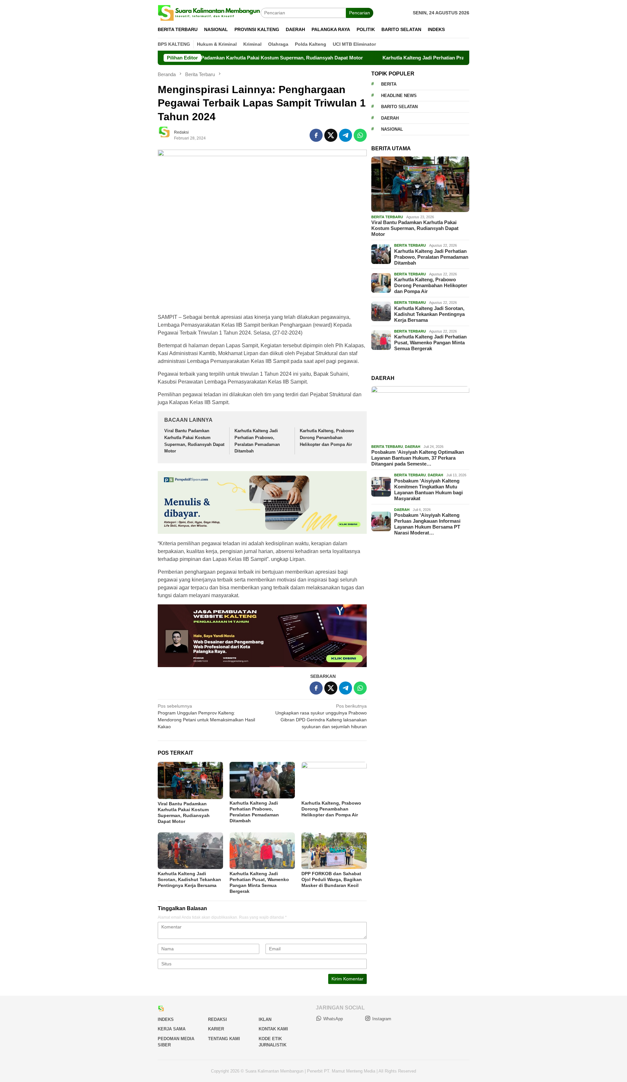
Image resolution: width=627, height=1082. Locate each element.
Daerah (390, 118)
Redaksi (217, 1019)
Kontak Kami (273, 1028)
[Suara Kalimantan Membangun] (209, 12)
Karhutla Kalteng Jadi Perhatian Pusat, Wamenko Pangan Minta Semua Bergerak (430, 342)
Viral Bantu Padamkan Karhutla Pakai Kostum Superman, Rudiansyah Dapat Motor (229, 57)
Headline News (399, 95)
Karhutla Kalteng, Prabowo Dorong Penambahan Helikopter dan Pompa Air (327, 437)
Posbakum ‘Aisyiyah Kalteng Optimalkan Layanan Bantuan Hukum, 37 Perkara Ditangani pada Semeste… (417, 458)
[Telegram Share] (345, 135)
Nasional (392, 129)
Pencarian (359, 12)
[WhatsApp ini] (360, 135)
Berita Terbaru (387, 217)
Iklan (265, 1019)
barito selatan (399, 106)
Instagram (381, 1018)
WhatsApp (333, 1018)
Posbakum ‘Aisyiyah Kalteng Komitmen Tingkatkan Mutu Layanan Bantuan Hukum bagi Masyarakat (428, 489)
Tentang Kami (224, 1038)
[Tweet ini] (330, 135)
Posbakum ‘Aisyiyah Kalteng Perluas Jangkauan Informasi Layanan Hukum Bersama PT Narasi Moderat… (427, 523)
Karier (216, 1028)
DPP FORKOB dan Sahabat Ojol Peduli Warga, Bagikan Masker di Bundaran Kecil (331, 879)
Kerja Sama (171, 1028)
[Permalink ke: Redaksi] (167, 134)
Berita (388, 84)
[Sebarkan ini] (316, 135)
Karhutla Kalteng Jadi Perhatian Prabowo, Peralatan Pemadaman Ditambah (429, 57)
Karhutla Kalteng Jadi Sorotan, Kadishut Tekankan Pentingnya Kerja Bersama (189, 879)
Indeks (166, 1019)
